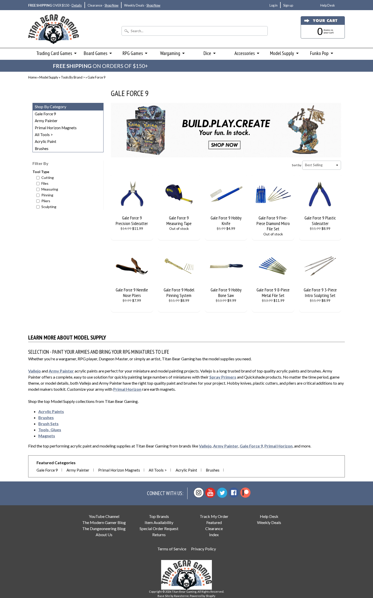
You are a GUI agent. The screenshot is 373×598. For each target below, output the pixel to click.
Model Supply (282, 53)
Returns (159, 534)
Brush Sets (48, 423)
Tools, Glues (49, 429)
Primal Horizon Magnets (56, 127)
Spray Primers (222, 377)
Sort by (296, 165)
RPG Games (133, 53)
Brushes (41, 148)
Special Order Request (159, 528)
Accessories (244, 53)
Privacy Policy (203, 548)
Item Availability (159, 522)
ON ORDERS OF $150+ (100, 66)
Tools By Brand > (73, 77)
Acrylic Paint (45, 141)
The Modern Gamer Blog (104, 522)
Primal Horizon (127, 389)
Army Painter (46, 120)
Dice (207, 53)
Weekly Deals (269, 522)
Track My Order (214, 516)
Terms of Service (171, 548)
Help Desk (327, 5)
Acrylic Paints (51, 411)
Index (214, 534)
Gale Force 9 (45, 113)
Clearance (214, 528)
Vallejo (34, 370)
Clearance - (103, 5)
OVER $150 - (55, 5)
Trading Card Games (54, 53)
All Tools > (44, 134)
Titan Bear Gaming (184, 591)
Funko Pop (319, 53)
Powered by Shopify (202, 595)
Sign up (288, 5)
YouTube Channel (104, 516)
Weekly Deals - (142, 5)
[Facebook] (234, 493)
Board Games (95, 53)
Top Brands (159, 516)
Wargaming (170, 53)
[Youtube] (210, 493)
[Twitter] (222, 493)
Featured (214, 522)
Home (32, 77)
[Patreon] (245, 493)
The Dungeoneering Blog (104, 528)
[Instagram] (199, 493)
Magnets (46, 435)
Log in (273, 5)
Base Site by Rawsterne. (173, 595)
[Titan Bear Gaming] (53, 37)
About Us (104, 534)
